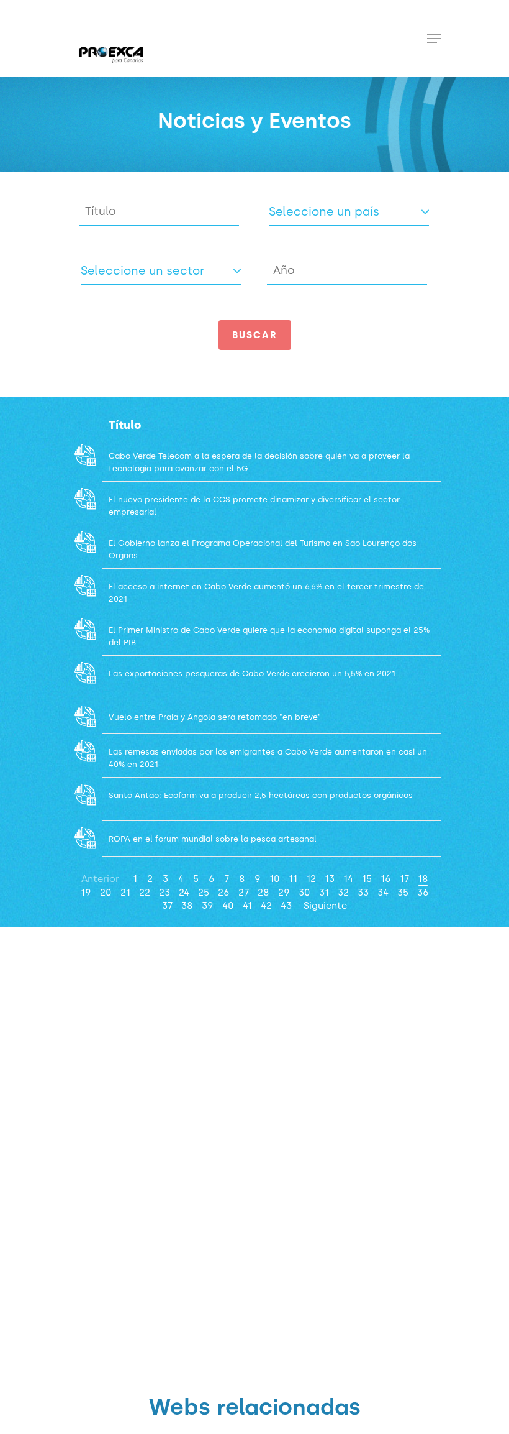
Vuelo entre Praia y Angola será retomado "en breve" (215, 717)
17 (404, 879)
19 (86, 892)
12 (311, 879)
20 (106, 892)
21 (125, 892)
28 (263, 892)
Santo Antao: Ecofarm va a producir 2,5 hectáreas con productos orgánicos (262, 795)
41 (247, 905)
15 (367, 879)
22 (144, 892)
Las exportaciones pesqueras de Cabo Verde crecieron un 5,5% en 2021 (252, 673)
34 (383, 892)
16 (386, 879)
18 (423, 879)
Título (125, 425)
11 (293, 879)
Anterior (100, 879)
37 (167, 905)
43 (286, 905)
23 (164, 892)
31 (324, 892)
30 (304, 892)
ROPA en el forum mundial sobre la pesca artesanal (213, 838)
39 (208, 905)
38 (187, 905)
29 (284, 892)
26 (224, 892)
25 (203, 892)
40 (228, 905)
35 (402, 892)
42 (266, 905)
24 (184, 892)
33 (363, 892)
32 (343, 892)
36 (423, 892)
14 (348, 879)
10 (274, 879)
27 (243, 892)
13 (330, 879)
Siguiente (325, 905)
